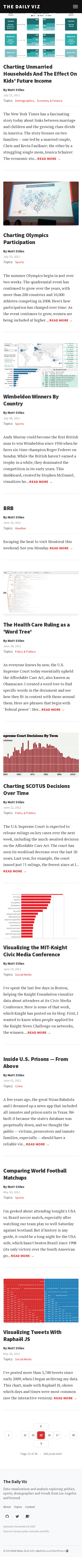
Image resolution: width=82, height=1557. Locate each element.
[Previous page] (41, 1426)
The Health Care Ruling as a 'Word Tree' (36, 628)
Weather (20, 528)
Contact (30, 1507)
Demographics (24, 101)
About (7, 1507)
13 (25, 1435)
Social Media (23, 975)
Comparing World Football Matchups (34, 1174)
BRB (8, 508)
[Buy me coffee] (27, 1516)
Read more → (49, 158)
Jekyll (38, 1550)
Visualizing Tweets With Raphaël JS (32, 1335)
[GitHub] (7, 1516)
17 (57, 1435)
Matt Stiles (17, 1550)
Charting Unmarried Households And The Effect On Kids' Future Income (40, 73)
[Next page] (41, 1443)
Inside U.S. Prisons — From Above (35, 1062)
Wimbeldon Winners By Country (31, 400)
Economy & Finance (50, 101)
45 (73, 1435)
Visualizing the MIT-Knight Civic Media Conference (35, 951)
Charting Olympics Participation (26, 239)
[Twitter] (17, 1516)
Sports (19, 262)
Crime (19, 1086)
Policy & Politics (25, 652)
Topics (18, 1507)
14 (33, 1435)
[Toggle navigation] (75, 6)
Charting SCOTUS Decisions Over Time (36, 789)
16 (49, 1435)
